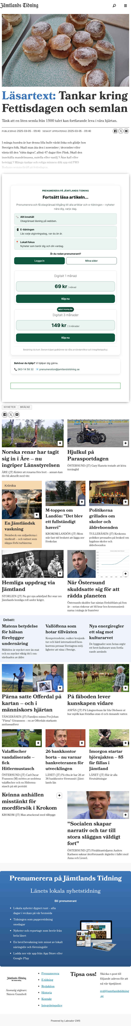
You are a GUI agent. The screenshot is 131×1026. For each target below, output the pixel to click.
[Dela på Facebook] (115, 131)
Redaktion (48, 986)
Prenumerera (50, 973)
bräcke (25, 407)
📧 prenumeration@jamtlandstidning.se (57, 369)
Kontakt (46, 999)
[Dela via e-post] (126, 131)
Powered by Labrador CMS (65, 1020)
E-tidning (47, 980)
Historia (46, 993)
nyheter (10, 407)
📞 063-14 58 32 (23, 369)
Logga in (39, 260)
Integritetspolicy (51, 1005)
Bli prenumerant (66, 901)
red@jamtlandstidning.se (114, 994)
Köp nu (65, 298)
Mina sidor (91, 260)
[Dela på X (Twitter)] (120, 131)
